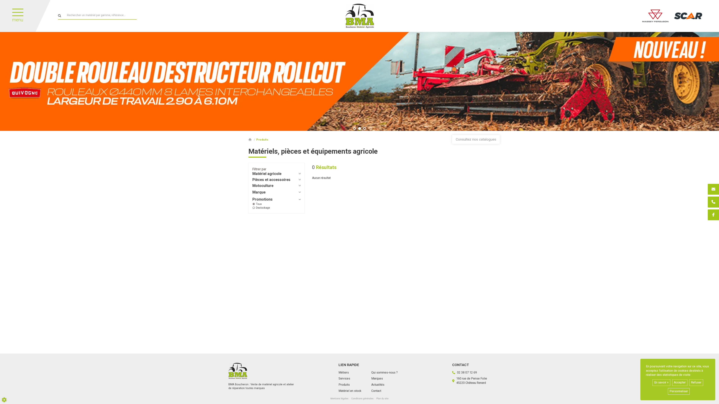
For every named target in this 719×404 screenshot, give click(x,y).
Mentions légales (339, 398)
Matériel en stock (350, 391)
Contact (376, 391)
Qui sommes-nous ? (384, 372)
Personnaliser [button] (679, 391)
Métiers (344, 372)
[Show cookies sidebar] (4, 399)
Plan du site (382, 398)
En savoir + (661, 382)
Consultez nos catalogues (476, 139)
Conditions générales (362, 398)
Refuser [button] (696, 382)
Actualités (377, 384)
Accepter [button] (680, 382)
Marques (377, 378)
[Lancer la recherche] (59, 15)
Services (344, 378)
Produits (344, 384)
